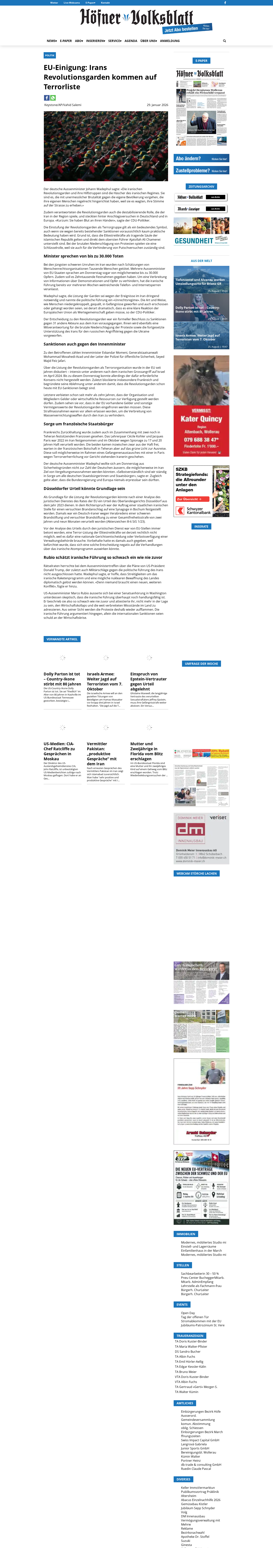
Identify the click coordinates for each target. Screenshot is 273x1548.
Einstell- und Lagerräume (198, 1246)
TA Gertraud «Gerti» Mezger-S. (196, 1387)
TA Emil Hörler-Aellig (189, 1362)
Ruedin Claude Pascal (196, 1469)
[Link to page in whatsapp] (53, 98)
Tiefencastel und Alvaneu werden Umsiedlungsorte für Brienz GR (200, 282)
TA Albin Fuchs (185, 1357)
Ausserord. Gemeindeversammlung (198, 1418)
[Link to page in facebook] (47, 98)
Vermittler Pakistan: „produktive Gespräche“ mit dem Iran (102, 753)
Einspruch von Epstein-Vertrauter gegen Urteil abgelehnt (148, 681)
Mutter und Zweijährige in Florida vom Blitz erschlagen (146, 751)
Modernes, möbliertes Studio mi (203, 1242)
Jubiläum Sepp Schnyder (198, 1508)
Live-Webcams (72, 2)
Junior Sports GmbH (195, 1448)
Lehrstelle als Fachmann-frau (201, 1286)
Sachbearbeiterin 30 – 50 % (200, 1274)
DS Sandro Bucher (188, 1352)
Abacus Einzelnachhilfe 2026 (200, 1500)
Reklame (187, 1528)
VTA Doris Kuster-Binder (192, 1377)
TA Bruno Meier (186, 1372)
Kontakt (105, 2)
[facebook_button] (225, 2)
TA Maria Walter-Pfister (191, 1347)
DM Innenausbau (193, 1516)
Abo (78, 41)
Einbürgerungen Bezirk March (202, 1432)
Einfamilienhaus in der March (201, 1251)
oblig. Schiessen (192, 1428)
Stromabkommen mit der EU (201, 1321)
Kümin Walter (190, 1456)
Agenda (131, 41)
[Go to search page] (224, 41)
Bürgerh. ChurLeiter (195, 1290)
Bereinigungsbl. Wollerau (198, 1452)
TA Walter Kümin (186, 1392)
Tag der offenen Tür (195, 1317)
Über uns (147, 41)
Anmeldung (170, 41)
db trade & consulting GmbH (201, 1465)
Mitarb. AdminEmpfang (197, 1282)
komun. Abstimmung (195, 1424)
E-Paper (90, 2)
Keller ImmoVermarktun (198, 1488)
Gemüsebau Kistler (194, 1504)
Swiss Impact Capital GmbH (200, 1440)
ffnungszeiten (190, 1436)
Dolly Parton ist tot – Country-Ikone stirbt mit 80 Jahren (62, 679)
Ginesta (186, 1545)
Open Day (188, 1313)
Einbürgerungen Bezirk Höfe (201, 1412)
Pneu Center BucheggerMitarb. (202, 1278)
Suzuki (185, 1541)
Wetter (54, 2)
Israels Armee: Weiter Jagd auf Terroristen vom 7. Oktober (104, 681)
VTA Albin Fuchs (186, 1382)
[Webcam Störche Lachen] (201, 939)
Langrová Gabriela (194, 1444)
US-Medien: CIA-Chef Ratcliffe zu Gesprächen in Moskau (59, 751)
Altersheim (188, 1496)
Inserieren (95, 41)
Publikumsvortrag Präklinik (200, 1492)
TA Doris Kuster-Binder (191, 1341)
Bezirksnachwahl (192, 1533)
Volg (184, 1512)
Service (114, 41)
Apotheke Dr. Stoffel (195, 1537)
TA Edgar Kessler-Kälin (190, 1367)
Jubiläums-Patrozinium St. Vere (203, 1325)
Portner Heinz (191, 1461)
